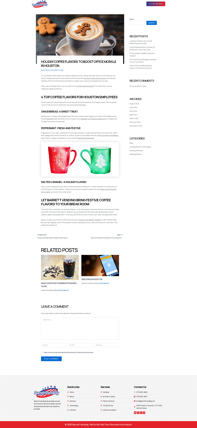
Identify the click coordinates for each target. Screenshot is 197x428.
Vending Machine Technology (140, 147)
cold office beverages (85, 138)
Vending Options (135, 154)
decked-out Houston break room (93, 119)
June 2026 (133, 107)
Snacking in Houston (91, 279)
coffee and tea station (85, 86)
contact (135, 4)
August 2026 (134, 104)
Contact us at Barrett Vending (89, 220)
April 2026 (133, 115)
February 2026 (134, 122)
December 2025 (135, 126)
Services (109, 4)
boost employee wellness (108, 135)
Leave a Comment (47, 290)
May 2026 (133, 111)
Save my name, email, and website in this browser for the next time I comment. (69, 352)
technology (123, 4)
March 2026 (133, 118)
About (96, 4)
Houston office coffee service (95, 78)
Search (131, 19)
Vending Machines (136, 150)
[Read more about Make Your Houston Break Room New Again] (60, 267)
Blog (56, 290)
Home (88, 4)
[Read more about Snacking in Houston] (100, 265)
